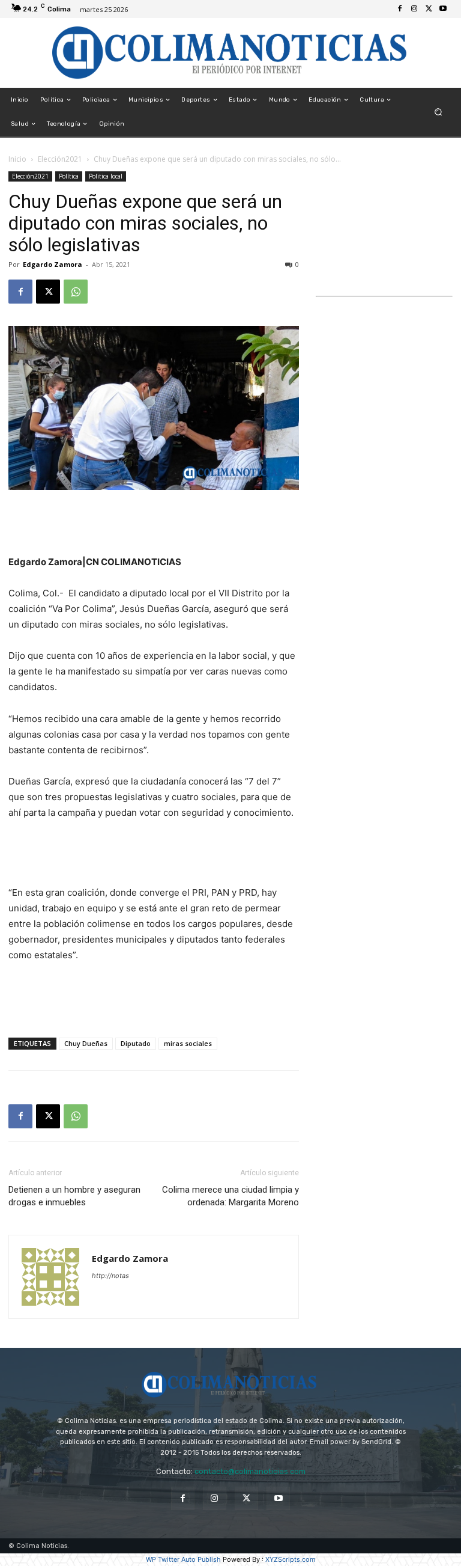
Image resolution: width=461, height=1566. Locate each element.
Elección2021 (60, 159)
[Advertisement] (153, 524)
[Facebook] (400, 9)
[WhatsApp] (76, 292)
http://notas (110, 1275)
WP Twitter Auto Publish (183, 1559)
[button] (438, 112)
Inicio (17, 159)
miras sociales (188, 1043)
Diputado (136, 1043)
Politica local (105, 176)
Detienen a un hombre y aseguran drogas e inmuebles (74, 1196)
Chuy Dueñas (85, 1043)
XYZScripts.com (290, 1559)
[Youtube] (443, 9)
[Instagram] (414, 9)
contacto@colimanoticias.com (250, 1471)
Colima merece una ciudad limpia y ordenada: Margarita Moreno (230, 1196)
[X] (428, 9)
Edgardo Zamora (52, 264)
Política (69, 176)
